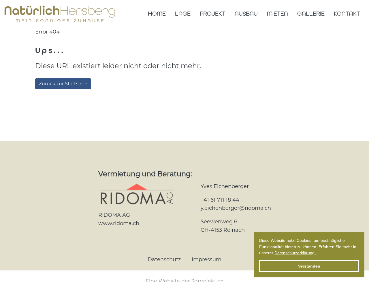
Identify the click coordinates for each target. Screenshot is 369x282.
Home (157, 13)
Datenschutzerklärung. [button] (295, 253)
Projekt (212, 13)
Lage (183, 13)
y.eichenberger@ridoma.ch (236, 208)
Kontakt (347, 13)
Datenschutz (164, 259)
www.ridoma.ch (118, 223)
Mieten (277, 13)
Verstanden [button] (309, 266)
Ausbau (246, 13)
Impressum (206, 259)
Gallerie (311, 13)
